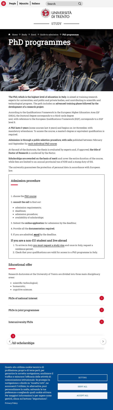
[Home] (56, 12)
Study (24, 34)
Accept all (82, 395)
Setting (82, 377)
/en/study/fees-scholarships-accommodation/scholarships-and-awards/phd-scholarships (56, 342)
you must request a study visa (48, 245)
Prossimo (103, 341)
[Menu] (3, 3)
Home (15, 34)
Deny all (82, 386)
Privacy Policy (11, 403)
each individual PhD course (42, 143)
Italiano (36, 3)
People (13, 3)
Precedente (10, 341)
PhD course (30, 196)
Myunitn (24, 3)
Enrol (33, 34)
